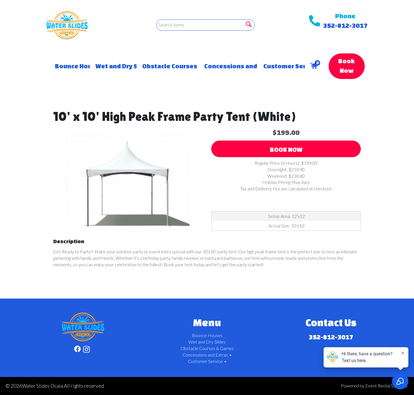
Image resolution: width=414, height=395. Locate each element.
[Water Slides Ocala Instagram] (86, 350)
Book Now (346, 65)
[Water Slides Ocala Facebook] (77, 350)
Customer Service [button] (281, 65)
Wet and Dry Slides (113, 65)
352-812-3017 (345, 25)
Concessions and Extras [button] (228, 65)
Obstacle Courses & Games (167, 65)
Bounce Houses (69, 65)
